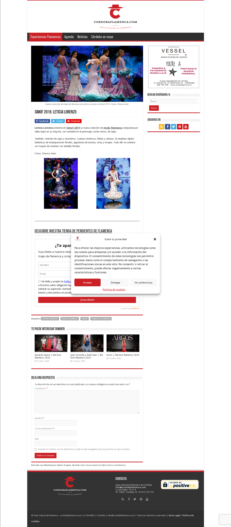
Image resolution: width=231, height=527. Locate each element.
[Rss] (161, 126)
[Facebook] (167, 126)
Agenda (69, 36)
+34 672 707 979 (146, 492)
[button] (155, 239)
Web (37, 439)
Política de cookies (114, 289)
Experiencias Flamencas (46, 36)
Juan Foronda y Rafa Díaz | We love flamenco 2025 (87, 356)
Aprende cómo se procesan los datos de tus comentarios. (99, 465)
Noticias (82, 36)
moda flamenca (70, 319)
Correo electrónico (44, 428)
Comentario (41, 388)
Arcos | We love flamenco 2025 (123, 355)
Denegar (115, 282)
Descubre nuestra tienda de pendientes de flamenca (73, 231)
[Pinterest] (179, 126)
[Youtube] (186, 126)
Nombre (39, 418)
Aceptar (87, 282)
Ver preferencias (143, 282)
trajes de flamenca (101, 319)
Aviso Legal (174, 515)
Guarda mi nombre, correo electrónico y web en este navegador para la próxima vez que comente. (84, 449)
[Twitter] (173, 126)
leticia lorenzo (50, 319)
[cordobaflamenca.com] (115, 16)
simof (85, 319)
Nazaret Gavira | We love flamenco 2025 (48, 356)
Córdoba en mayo (102, 36)
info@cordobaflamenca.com (131, 487)
